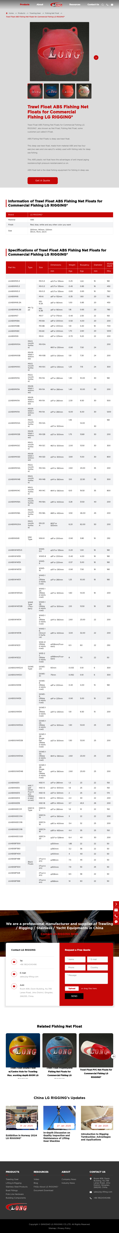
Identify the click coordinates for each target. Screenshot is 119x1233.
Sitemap (52, 1228)
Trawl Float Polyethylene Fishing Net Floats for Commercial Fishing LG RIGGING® (59, 1073)
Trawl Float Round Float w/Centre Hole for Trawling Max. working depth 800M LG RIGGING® (22, 1073)
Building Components (16, 1198)
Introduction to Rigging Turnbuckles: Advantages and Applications (96, 1137)
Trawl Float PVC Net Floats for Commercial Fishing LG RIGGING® (96, 1073)
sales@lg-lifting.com (29, 977)
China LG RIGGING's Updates (59, 1098)
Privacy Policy (64, 1228)
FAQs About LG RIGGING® (46, 1187)
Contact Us (93, 5)
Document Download (43, 1190)
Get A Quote (42, 180)
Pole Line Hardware (15, 1194)
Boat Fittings (12, 1190)
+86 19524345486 (28, 964)
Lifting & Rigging (13, 1183)
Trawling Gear (35, 13)
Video (36, 1179)
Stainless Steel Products (17, 1187)
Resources (74, 5)
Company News (69, 1179)
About (40, 5)
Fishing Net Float (52, 13)
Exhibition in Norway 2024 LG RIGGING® (21, 1136)
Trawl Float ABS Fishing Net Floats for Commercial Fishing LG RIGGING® (35, 17)
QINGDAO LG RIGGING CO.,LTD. (56, 1224)
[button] (96, 57)
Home (11, 13)
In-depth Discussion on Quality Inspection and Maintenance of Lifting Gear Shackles (56, 1137)
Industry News (68, 1183)
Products (24, 5)
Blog (36, 1183)
